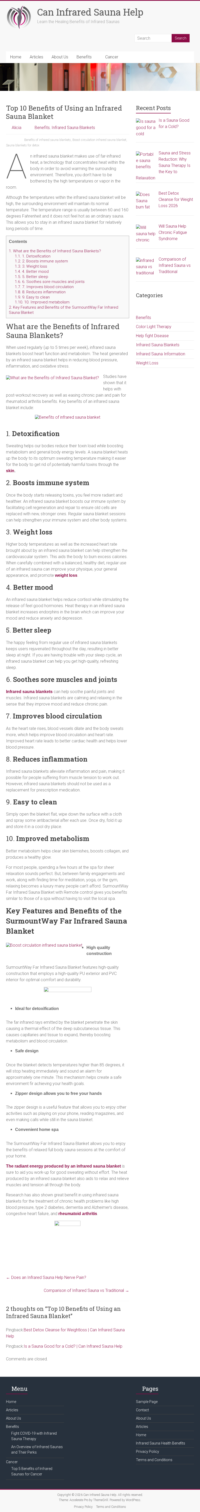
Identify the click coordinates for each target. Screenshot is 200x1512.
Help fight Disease (152, 335)
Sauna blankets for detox (22, 145)
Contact (142, 1410)
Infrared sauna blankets (29, 691)
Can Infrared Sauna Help (90, 12)
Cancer (111, 57)
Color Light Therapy (153, 326)
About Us (60, 57)
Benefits (84, 57)
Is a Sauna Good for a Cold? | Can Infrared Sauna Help (73, 1346)
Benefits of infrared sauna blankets (47, 140)
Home (15, 57)
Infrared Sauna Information (160, 353)
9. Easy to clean (32, 297)
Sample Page (147, 1402)
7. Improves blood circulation (44, 286)
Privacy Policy (147, 1451)
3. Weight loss (31, 266)
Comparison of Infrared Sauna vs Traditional (86, 1290)
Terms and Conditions (154, 1460)
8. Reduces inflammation (40, 292)
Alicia (16, 127)
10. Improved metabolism (42, 302)
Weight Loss (147, 363)
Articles (36, 57)
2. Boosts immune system (41, 261)
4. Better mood (32, 271)
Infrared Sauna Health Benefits (160, 1443)
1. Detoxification (33, 256)
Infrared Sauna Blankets (73, 127)
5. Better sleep (31, 276)
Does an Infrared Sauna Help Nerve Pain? (46, 1277)
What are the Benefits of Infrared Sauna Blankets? (55, 251)
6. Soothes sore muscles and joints (50, 281)
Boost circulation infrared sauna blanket (99, 140)
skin (10, 471)
